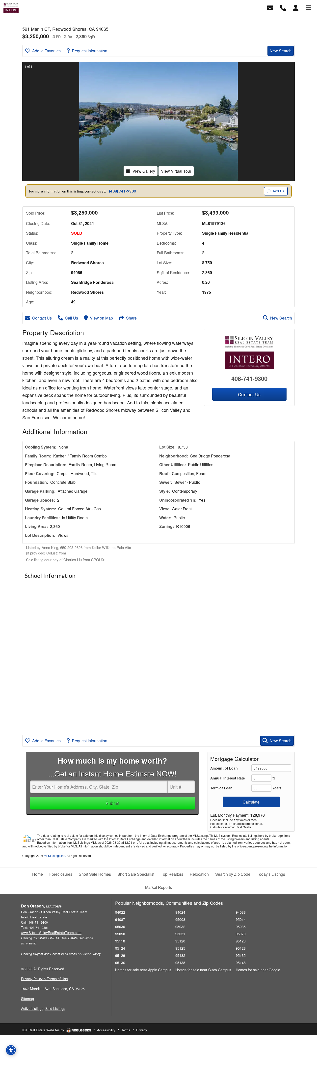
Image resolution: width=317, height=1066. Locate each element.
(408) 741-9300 (122, 191)
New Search (280, 51)
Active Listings (32, 1008)
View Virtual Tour (176, 171)
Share (131, 318)
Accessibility (106, 1030)
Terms (125, 1030)
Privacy (141, 1030)
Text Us (278, 191)
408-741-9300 (249, 378)
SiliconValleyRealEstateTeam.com (51, 932)
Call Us (71, 318)
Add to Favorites (46, 51)
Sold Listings (55, 1008)
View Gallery (143, 171)
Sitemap (27, 998)
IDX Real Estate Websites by (43, 1030)
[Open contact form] (270, 7)
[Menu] (308, 7)
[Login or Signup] (295, 7)
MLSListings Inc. (55, 855)
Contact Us (42, 318)
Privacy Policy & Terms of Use (44, 978)
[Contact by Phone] (283, 7)
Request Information (89, 51)
